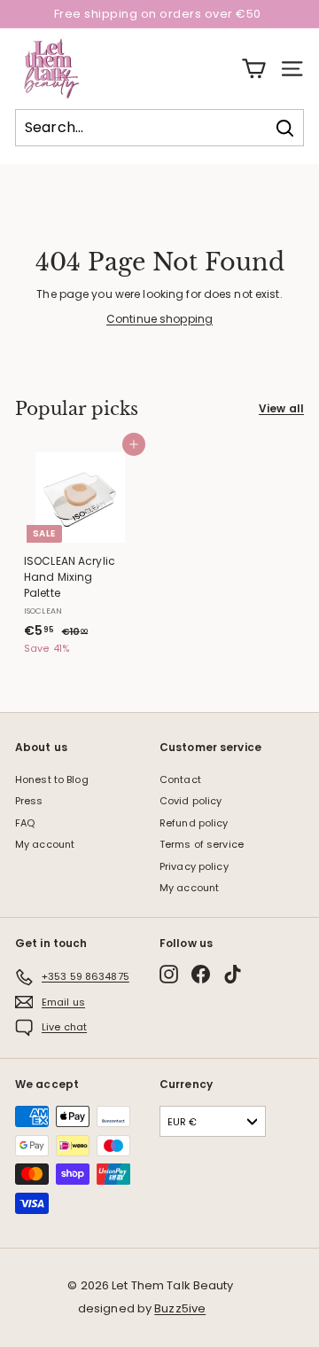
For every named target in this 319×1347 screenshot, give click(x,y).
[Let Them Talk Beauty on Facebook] (200, 974)
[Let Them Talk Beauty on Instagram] (169, 974)
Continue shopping (159, 318)
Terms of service (202, 844)
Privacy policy (194, 866)
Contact (180, 779)
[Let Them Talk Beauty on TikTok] (232, 974)
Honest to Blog (52, 779)
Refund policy (194, 823)
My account (44, 844)
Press (29, 801)
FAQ (25, 823)
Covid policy (191, 801)
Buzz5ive (180, 1308)
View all (281, 408)
